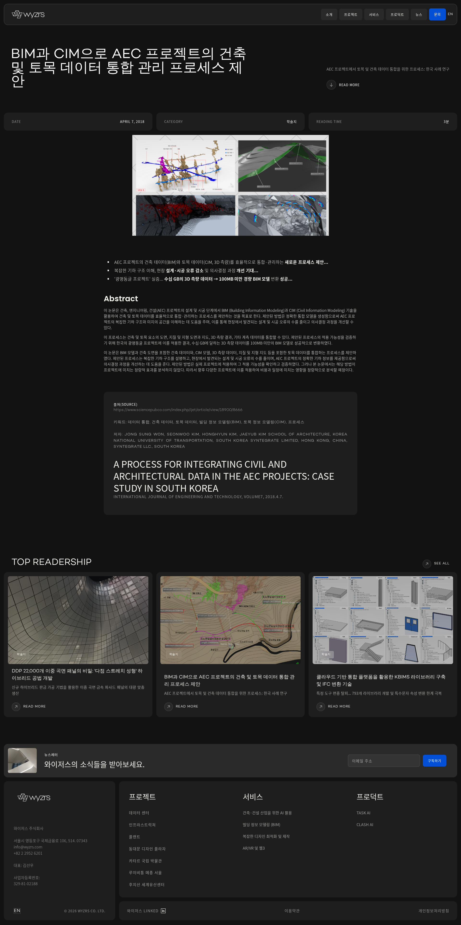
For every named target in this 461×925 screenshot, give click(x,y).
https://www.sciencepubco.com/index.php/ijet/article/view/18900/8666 (178, 410)
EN (450, 14)
